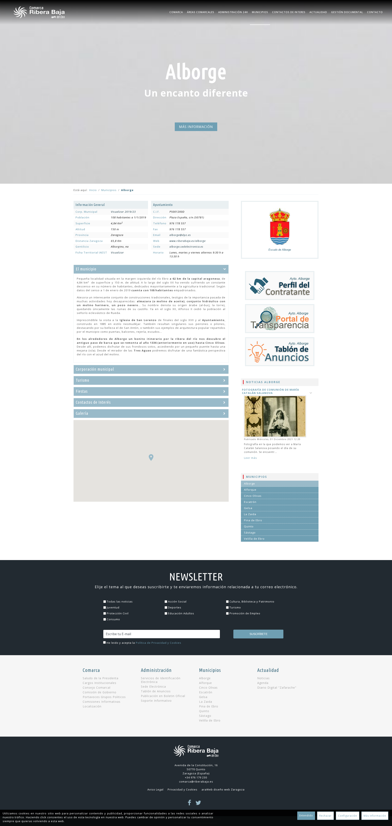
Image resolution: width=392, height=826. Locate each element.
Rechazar (325, 815)
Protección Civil (118, 613)
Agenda (262, 683)
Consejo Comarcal (96, 687)
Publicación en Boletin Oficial (163, 696)
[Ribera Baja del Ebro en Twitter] (198, 804)
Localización (92, 706)
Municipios (260, 12)
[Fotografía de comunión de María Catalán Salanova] (275, 416)
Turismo (235, 607)
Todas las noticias (120, 601)
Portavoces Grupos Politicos (104, 697)
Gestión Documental (347, 12)
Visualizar (117, 252)
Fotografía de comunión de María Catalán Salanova (270, 391)
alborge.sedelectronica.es (186, 246)
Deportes (174, 607)
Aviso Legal (155, 789)
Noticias (263, 678)
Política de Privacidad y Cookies (158, 643)
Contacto (375, 12)
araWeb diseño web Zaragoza (223, 789)
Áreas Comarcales (200, 12)
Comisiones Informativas (101, 702)
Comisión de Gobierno (99, 692)
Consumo (113, 619)
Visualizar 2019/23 (123, 211)
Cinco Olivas (253, 496)
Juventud (113, 607)
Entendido (306, 815)
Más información (375, 815)
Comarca (176, 12)
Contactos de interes (288, 12)
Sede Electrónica (153, 686)
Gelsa (248, 508)
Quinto (249, 526)
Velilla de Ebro (254, 538)
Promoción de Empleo (244, 613)
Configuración (347, 815)
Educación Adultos (181, 613)
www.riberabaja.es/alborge (187, 241)
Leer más (250, 458)
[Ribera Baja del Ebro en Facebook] (189, 804)
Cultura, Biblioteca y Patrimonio (251, 601)
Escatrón (250, 502)
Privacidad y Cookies (182, 789)
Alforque (250, 489)
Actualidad (318, 12)
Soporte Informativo (156, 701)
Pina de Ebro (253, 520)
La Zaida (250, 514)
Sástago (250, 532)
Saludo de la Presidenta (100, 678)
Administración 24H (233, 12)
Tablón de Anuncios (156, 691)
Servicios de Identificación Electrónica (160, 680)
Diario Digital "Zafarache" (276, 687)
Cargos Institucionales (99, 683)
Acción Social (177, 601)
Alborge (249, 483)
